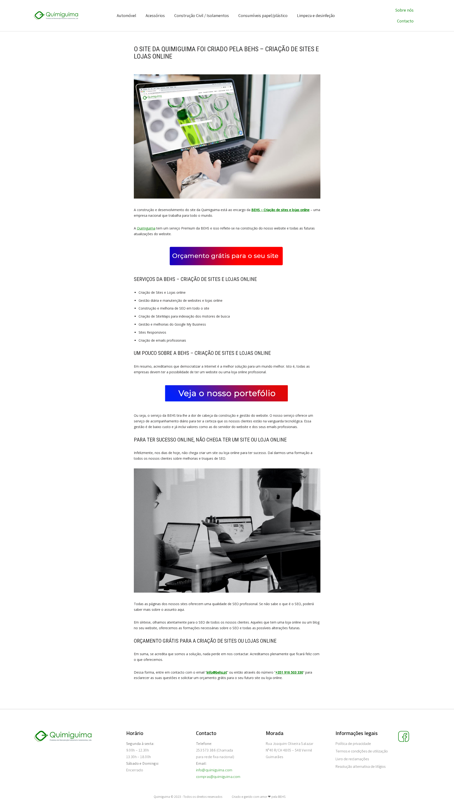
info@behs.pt (217, 672)
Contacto (405, 21)
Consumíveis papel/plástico (263, 15)
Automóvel (126, 15)
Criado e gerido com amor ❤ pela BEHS (258, 796)
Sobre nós (404, 10)
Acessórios (155, 15)
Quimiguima (146, 228)
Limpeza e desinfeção (316, 15)
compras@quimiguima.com (218, 776)
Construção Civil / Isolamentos (201, 15)
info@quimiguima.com (214, 770)
